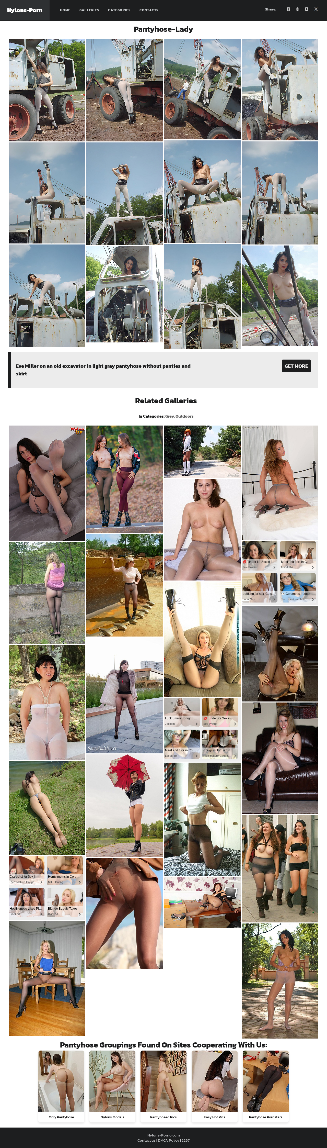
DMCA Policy (168, 1140)
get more (296, 366)
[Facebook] (288, 9)
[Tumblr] (306, 9)
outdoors (185, 416)
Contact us (146, 1140)
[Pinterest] (297, 9)
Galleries (89, 10)
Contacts (148, 10)
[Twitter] (316, 9)
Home (65, 10)
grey (169, 416)
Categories (119, 10)
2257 (186, 1140)
